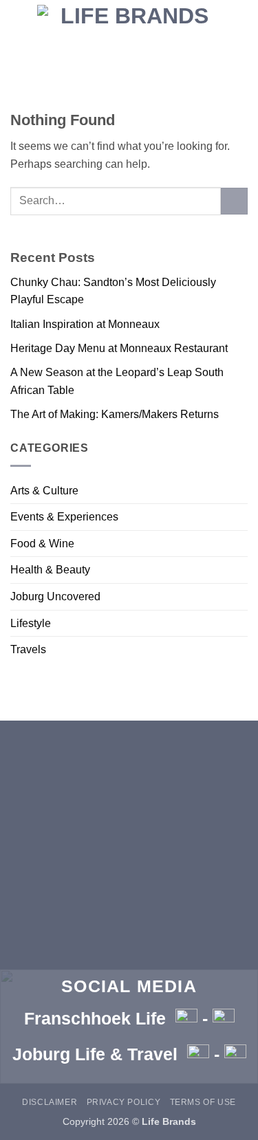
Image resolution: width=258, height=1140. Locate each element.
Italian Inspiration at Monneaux (85, 324)
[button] (129, 68)
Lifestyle (30, 623)
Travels (28, 649)
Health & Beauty (50, 570)
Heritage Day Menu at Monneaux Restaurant (119, 348)
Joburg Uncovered (55, 596)
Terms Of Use (203, 1102)
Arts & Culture (44, 490)
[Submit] (234, 201)
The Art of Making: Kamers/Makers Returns (114, 414)
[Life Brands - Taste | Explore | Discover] (129, 24)
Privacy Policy (124, 1102)
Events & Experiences (64, 517)
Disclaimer (49, 1102)
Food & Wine (42, 543)
